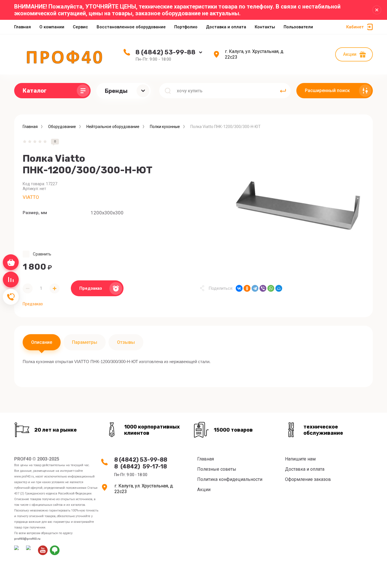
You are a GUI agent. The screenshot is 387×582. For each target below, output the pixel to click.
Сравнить (42, 254)
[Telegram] (255, 288)
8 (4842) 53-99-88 (165, 52)
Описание (41, 342)
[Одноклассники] (247, 288)
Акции (349, 54)
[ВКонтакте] (239, 288)
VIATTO (31, 197)
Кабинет (355, 26)
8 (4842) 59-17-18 (140, 466)
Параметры (84, 342)
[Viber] (263, 288)
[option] (297, 205)
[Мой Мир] (278, 288)
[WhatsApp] (270, 288)
